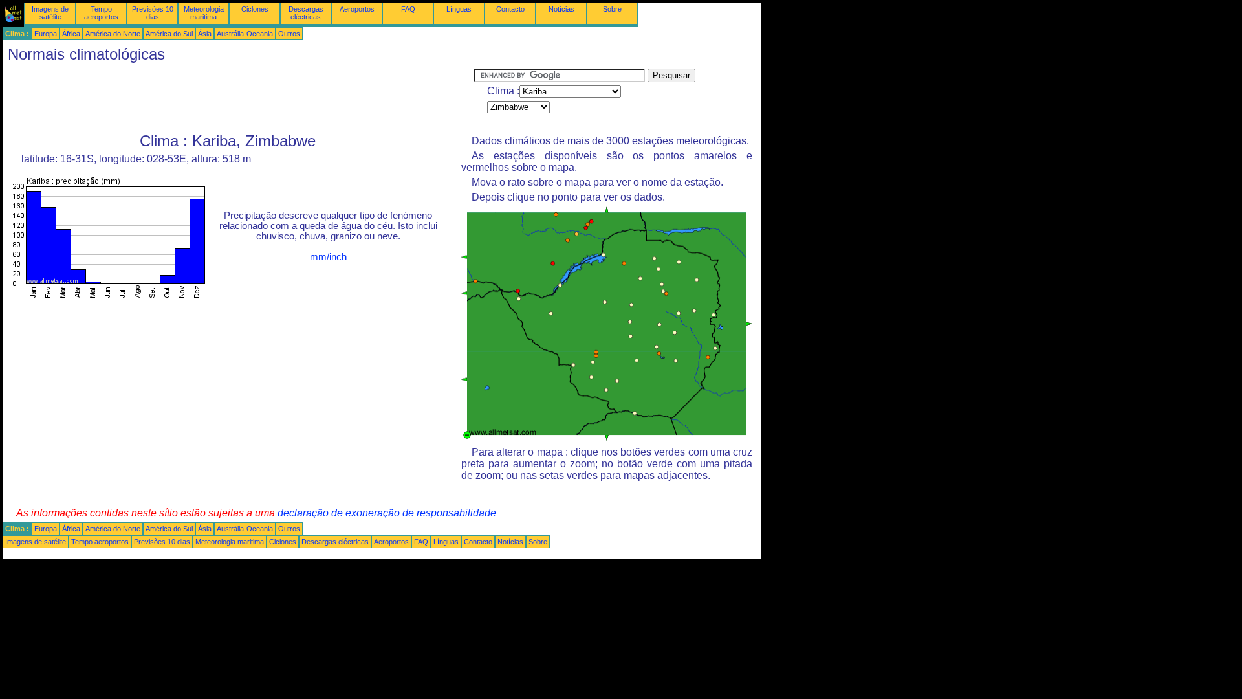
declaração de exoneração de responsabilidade (387, 512)
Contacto (510, 9)
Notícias (561, 9)
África (71, 34)
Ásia (205, 34)
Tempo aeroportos (101, 13)
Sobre (612, 9)
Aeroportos (357, 9)
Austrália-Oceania (245, 34)
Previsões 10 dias (152, 13)
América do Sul (169, 34)
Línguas (459, 9)
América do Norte (112, 34)
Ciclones (254, 9)
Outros (289, 34)
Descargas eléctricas (306, 13)
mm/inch (328, 257)
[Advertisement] (238, 98)
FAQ (408, 9)
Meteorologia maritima (204, 13)
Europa (45, 34)
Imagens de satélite (50, 13)
